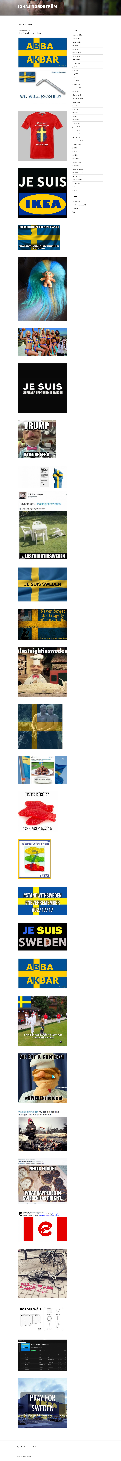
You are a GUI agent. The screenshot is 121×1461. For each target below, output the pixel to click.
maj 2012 (75, 74)
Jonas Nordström (37, 7)
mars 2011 (76, 120)
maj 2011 (75, 112)
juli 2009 (75, 187)
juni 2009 (75, 190)
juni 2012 (75, 70)
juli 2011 (75, 105)
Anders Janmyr (77, 201)
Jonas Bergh (76, 208)
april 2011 (75, 116)
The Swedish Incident (30, 33)
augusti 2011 (76, 102)
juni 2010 (75, 151)
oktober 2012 (77, 59)
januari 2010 (76, 165)
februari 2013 (77, 52)
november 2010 (78, 134)
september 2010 (78, 141)
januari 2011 (76, 127)
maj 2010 (75, 155)
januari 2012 (76, 84)
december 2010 (78, 130)
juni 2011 (75, 109)
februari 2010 (77, 162)
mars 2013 (76, 49)
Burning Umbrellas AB (79, 205)
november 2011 (77, 91)
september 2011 (78, 98)
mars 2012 (76, 81)
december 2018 (77, 35)
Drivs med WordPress (24, 1456)
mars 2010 (76, 158)
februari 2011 (76, 123)
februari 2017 (77, 38)
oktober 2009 (77, 176)
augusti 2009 (77, 183)
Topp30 (75, 212)
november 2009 (78, 172)
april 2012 (75, 77)
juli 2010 (75, 148)
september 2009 (78, 180)
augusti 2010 (77, 144)
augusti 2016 (77, 42)
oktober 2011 (77, 95)
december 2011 (77, 88)
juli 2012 (75, 67)
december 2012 (77, 56)
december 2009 (78, 169)
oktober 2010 (77, 137)
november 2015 (77, 45)
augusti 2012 (77, 63)
